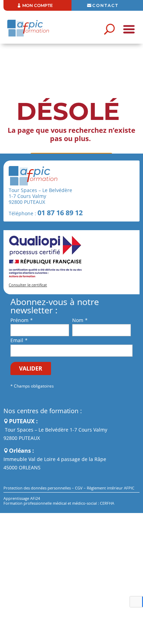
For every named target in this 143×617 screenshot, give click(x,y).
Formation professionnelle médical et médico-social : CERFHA (58, 503)
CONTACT (105, 5)
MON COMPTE (37, 5)
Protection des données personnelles (37, 487)
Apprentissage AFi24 (21, 498)
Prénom (19, 320)
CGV (79, 487)
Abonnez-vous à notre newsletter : (54, 306)
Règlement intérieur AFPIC (110, 487)
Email (16, 340)
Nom (77, 320)
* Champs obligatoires (32, 386)
